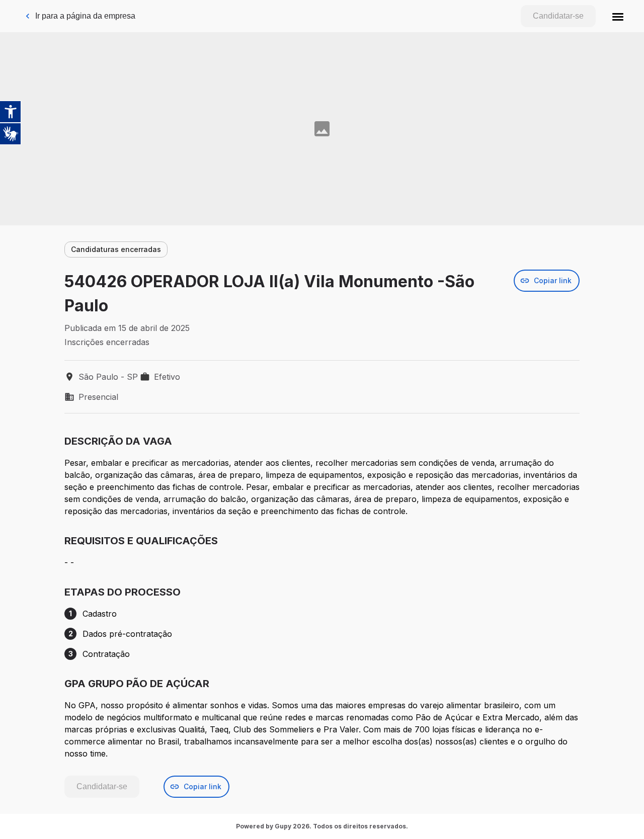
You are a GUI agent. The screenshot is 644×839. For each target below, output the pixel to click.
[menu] (617, 16)
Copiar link (553, 280)
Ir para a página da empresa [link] (85, 16)
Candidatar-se (558, 16)
